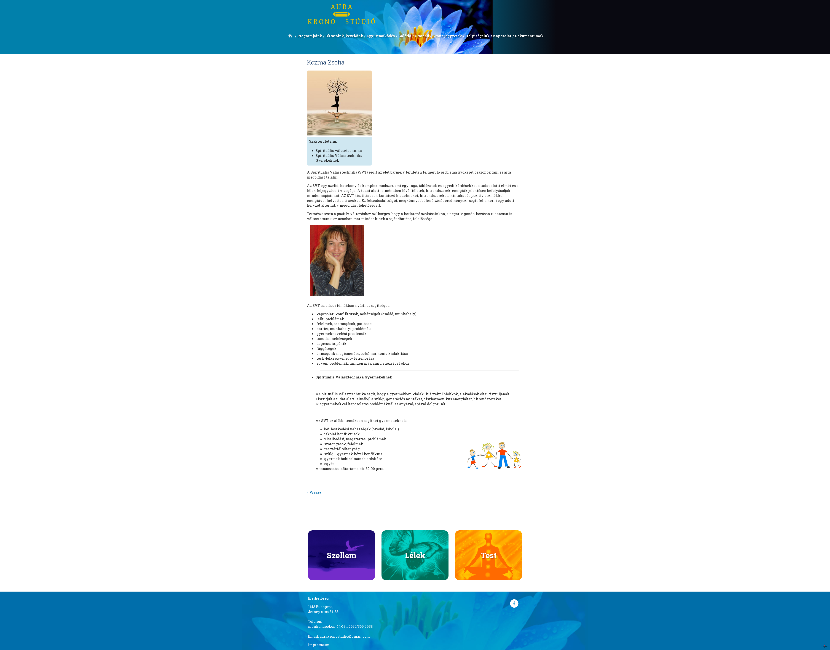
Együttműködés (381, 36)
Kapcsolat (502, 36)
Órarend (422, 36)
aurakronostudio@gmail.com (345, 636)
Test (488, 555)
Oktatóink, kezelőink (344, 36)
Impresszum (318, 644)
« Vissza (314, 492)
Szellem (341, 555)
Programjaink (309, 36)
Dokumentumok (529, 36)
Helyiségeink (477, 36)
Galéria (404, 36)
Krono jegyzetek (447, 36)
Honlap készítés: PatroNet (824, 646)
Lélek (415, 555)
